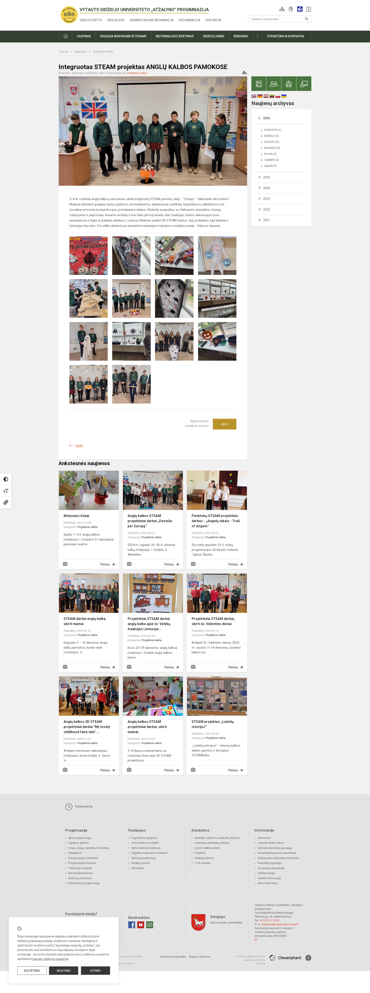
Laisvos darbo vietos (271, 842)
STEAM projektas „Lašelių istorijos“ (213, 724)
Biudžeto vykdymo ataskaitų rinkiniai (217, 837)
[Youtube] (140, 924)
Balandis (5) (272, 147)
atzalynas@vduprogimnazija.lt (279, 924)
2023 (266, 198)
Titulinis (64, 51)
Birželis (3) (271, 135)
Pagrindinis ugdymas (144, 837)
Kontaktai (213, 20)
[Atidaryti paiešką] (306, 18)
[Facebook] (131, 924)
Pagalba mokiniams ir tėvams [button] (123, 36)
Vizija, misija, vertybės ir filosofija (88, 848)
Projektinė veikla (103, 51)
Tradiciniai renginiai (80, 868)
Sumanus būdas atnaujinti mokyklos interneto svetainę (250, 960)
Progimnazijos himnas (82, 863)
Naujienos (80, 51)
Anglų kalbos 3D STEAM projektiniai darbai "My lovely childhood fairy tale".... (87, 727)
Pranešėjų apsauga (269, 863)
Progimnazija (189, 20)
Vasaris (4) (271, 159)
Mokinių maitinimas (143, 858)
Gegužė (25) (271, 141)
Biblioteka (137, 868)
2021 (266, 220)
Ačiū (224, 424)
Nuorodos (264, 837)
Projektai (200, 852)
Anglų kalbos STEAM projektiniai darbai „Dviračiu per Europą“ (150, 521)
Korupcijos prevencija (271, 868)
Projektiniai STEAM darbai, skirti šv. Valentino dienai (213, 621)
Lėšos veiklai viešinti (207, 848)
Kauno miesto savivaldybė (226, 922)
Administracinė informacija (152, 20)
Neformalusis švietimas (146, 848)
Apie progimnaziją (79, 837)
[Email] (149, 924)
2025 (266, 177)
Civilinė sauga (266, 873)
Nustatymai (32, 970)
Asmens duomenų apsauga (275, 848)
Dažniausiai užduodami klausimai (278, 858)
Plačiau (105, 564)
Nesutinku (64, 970)
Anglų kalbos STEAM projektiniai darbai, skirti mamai (147, 727)
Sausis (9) (270, 165)
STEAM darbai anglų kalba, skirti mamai (85, 621)
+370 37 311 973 (269, 920)
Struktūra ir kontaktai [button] (285, 36)
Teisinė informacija (269, 878)
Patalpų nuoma (140, 863)
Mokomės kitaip (76, 516)
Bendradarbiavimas (80, 873)
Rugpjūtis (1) (272, 129)
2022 (266, 209)
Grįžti (79, 446)
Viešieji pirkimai (204, 858)
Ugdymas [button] (84, 36)
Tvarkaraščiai (83, 806)
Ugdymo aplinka (78, 842)
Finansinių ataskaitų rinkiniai (212, 842)
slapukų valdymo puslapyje (50, 959)
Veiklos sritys (91, 20)
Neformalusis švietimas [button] (175, 36)
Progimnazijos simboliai (83, 858)
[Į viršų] (308, 958)
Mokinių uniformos (80, 878)
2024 (266, 188)
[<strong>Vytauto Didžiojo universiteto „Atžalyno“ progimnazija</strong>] (69, 14)
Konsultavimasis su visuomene (277, 852)
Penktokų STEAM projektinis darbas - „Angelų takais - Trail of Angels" (216, 521)
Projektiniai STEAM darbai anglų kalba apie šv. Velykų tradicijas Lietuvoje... (149, 624)
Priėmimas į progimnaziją (83, 883)
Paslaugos (116, 20)
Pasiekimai (75, 852)
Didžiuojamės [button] (213, 36)
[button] (282, 9)
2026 (266, 118)
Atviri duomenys (268, 883)
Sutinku (95, 970)
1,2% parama (202, 863)
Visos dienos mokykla (145, 842)
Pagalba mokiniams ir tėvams (149, 852)
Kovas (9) (270, 153)
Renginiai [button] (241, 36)
